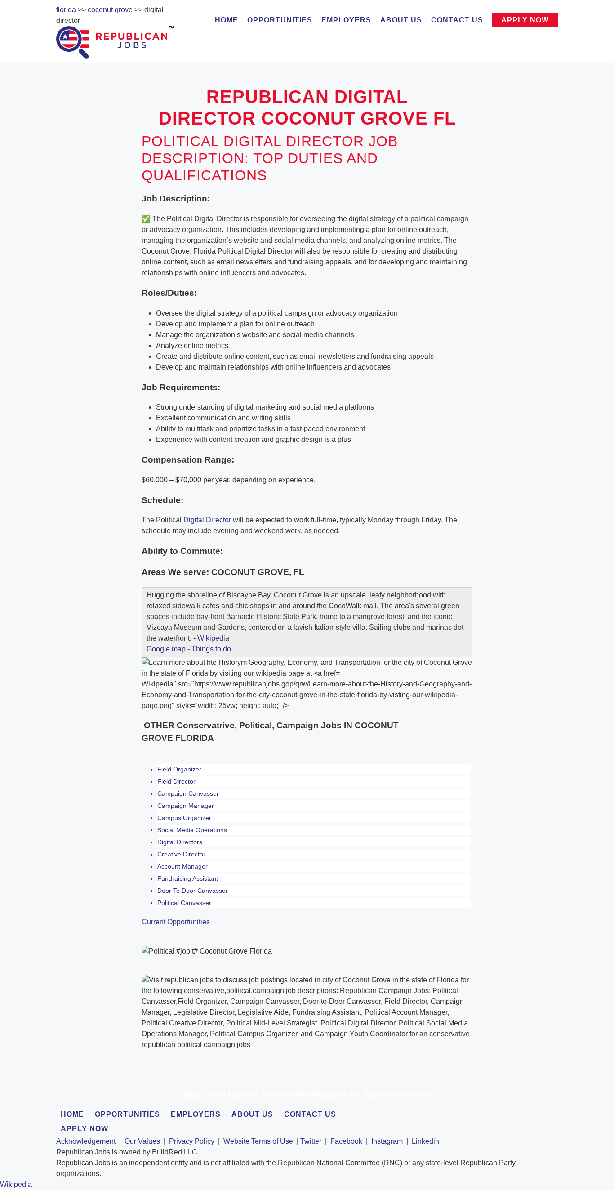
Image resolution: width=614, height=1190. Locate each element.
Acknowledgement (86, 1141)
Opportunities (279, 20)
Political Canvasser (184, 902)
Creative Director (181, 854)
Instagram (387, 1141)
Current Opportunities (176, 922)
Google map (166, 649)
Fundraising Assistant (187, 878)
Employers (346, 20)
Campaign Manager (185, 805)
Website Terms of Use (258, 1141)
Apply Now (525, 20)
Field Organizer (179, 769)
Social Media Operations (192, 829)
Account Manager (182, 866)
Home (226, 20)
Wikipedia (213, 638)
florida (66, 9)
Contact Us (457, 20)
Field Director (176, 781)
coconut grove (110, 9)
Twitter (310, 1141)
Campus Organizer (184, 817)
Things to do (211, 649)
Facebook (346, 1141)
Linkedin (425, 1141)
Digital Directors (179, 842)
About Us (401, 20)
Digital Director (207, 520)
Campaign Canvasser (188, 793)
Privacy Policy (191, 1141)
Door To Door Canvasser (192, 890)
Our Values (142, 1141)
